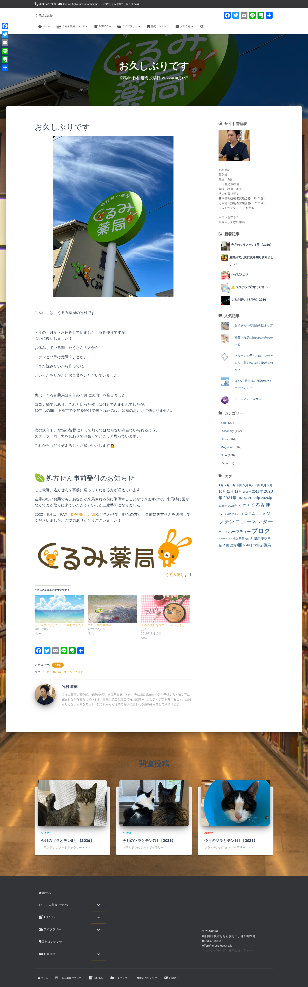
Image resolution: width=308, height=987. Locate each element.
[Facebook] (5, 26)
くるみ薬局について (73, 26)
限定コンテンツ (160, 26)
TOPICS (104, 26)
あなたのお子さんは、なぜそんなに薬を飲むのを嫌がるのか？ (254, 362)
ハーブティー (239, 531)
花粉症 (258, 545)
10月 (46, 672)
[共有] (5, 68)
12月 (238, 492)
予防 (235, 538)
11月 (230, 492)
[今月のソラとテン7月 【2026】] (154, 803)
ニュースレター (254, 521)
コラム (67, 672)
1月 (221, 485)
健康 (257, 538)
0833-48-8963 (47, 4)
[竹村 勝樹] (45, 694)
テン (229, 521)
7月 (257, 485)
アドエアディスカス (248, 398)
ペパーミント (225, 538)
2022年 (56, 672)
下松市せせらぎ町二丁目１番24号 (120, 4)
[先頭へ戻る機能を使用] (299, 978)
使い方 (249, 538)
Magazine (227, 447)
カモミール (238, 514)
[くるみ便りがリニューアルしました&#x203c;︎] (59, 609)
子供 (226, 545)
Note (58, 665)
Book (224, 422)
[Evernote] (5, 59)
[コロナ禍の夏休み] (112, 609)
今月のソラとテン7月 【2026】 (149, 840)
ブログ (78, 672)
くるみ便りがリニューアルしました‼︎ (59, 625)
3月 (233, 485)
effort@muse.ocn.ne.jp (217, 945)
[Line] (5, 51)
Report (225, 463)
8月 (264, 485)
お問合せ (185, 26)
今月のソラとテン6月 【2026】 (230, 840)
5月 (245, 485)
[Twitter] (5, 34)
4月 (239, 485)
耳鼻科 (247, 545)
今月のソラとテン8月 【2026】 (67, 840)
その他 (227, 514)
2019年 (257, 492)
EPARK (77, 514)
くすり (244, 505)
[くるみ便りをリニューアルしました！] (165, 609)
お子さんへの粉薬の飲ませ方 (254, 325)
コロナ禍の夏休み (99, 625)
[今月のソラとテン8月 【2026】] (72, 803)
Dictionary (227, 431)
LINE (91, 514)
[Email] (5, 43)
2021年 (230, 498)
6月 (251, 485)
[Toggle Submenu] (98, 905)
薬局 (267, 545)
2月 (227, 485)
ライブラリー (130, 26)
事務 (242, 538)
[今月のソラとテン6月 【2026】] (235, 803)
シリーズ (260, 514)
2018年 (247, 491)
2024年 (266, 498)
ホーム (46, 26)
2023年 (254, 498)
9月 (270, 485)
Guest (225, 439)
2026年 (232, 505)
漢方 (233, 545)
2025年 (223, 505)
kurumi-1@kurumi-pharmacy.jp (80, 4)
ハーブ (223, 532)
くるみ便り (174, 575)
